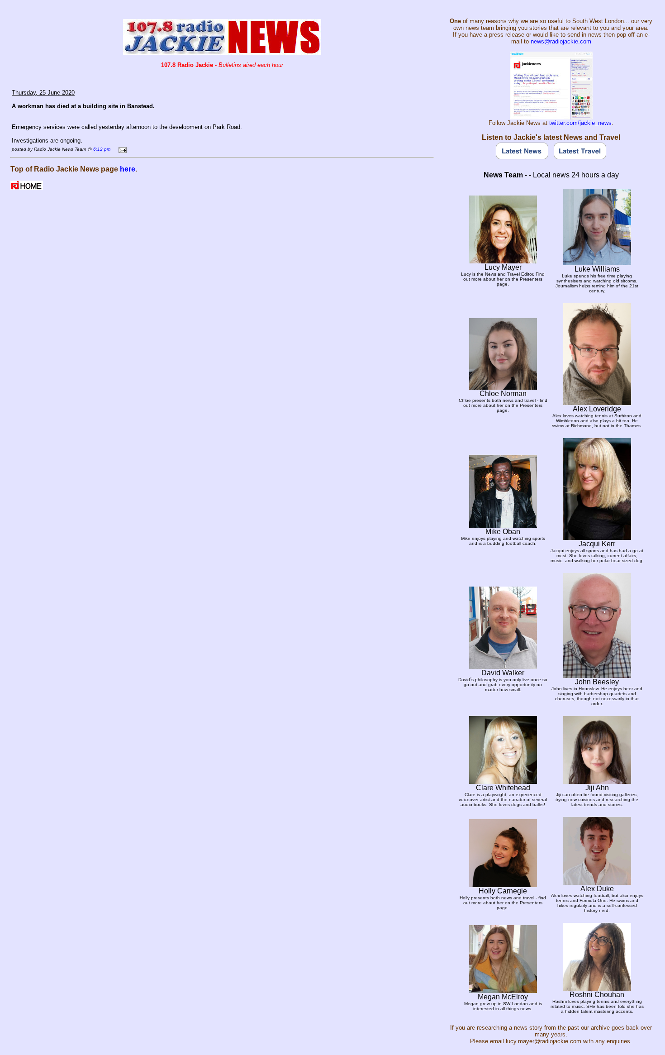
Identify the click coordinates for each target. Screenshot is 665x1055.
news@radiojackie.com (561, 41)
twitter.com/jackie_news (580, 122)
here (127, 169)
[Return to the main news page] (222, 52)
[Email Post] (121, 148)
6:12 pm (101, 149)
